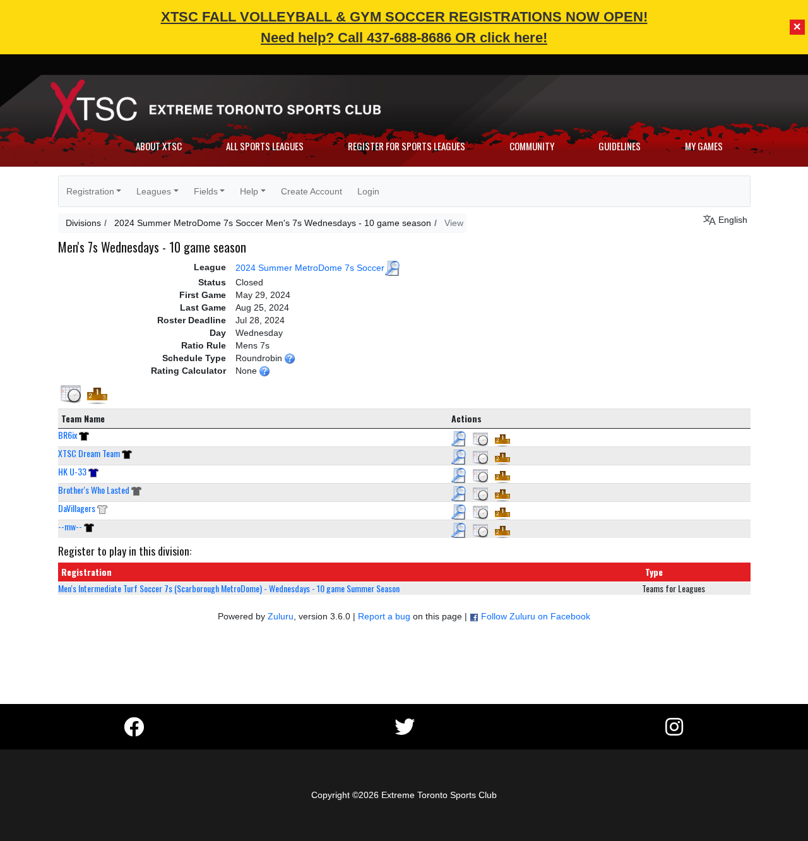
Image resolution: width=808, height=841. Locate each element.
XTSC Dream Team (89, 453)
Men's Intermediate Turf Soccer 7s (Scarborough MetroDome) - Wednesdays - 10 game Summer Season (229, 588)
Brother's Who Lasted (93, 489)
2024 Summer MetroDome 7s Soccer (309, 267)
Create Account (311, 191)
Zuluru (281, 616)
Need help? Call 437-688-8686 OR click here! (404, 37)
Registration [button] (90, 191)
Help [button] (249, 191)
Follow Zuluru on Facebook (535, 616)
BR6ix (67, 434)
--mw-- (70, 526)
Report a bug (384, 616)
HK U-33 (72, 471)
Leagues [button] (153, 191)
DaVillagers (76, 508)
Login (368, 191)
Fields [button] (206, 191)
